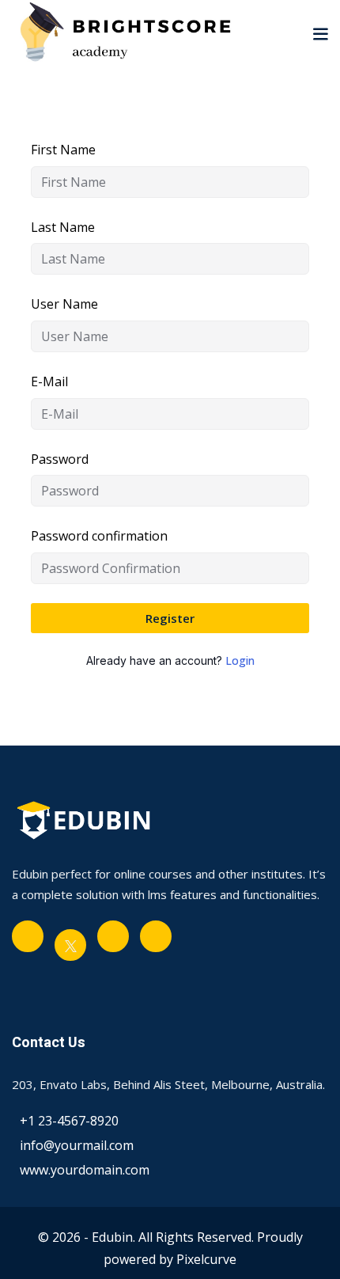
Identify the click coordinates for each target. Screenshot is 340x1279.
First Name (63, 149)
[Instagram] (156, 936)
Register (170, 618)
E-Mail (49, 381)
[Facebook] (27, 936)
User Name (64, 304)
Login (240, 660)
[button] (320, 33)
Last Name (63, 227)
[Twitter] (70, 945)
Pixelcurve (206, 1259)
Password (60, 459)
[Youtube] (113, 936)
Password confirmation (99, 536)
